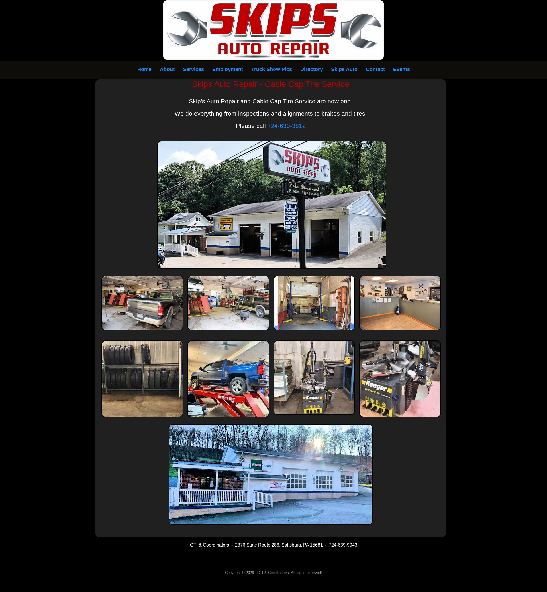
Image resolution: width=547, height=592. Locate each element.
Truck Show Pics (271, 69)
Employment (227, 69)
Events (401, 69)
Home (144, 69)
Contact (375, 69)
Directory (311, 69)
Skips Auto (344, 69)
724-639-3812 (287, 125)
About (167, 69)
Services (193, 69)
